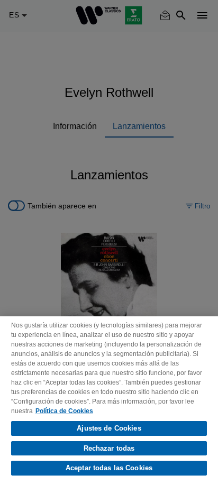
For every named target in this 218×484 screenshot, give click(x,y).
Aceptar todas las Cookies (109, 468)
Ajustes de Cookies (109, 428)
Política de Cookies (64, 411)
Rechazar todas (109, 448)
